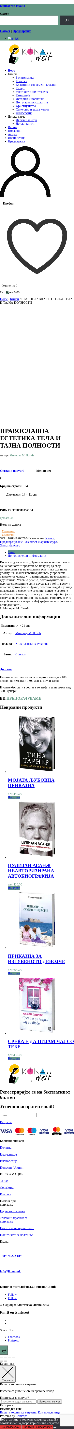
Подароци (15, 130)
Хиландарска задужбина (31, 643)
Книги (14, 299)
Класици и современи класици (36, 84)
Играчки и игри (26, 120)
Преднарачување (11, 542)
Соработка (7, 1187)
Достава (6, 669)
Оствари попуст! (12, 470)
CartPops (21, 1416)
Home (4, 299)
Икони (12, 127)
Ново (11, 70)
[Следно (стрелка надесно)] (5, 1361)
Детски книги (25, 123)
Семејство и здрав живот (32, 109)
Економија (23, 95)
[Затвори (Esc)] (13, 1357)
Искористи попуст (49, 1401)
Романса (21, 81)
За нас (4, 1181)
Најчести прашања (12, 1211)
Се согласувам (11, 1426)
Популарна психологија (32, 102)
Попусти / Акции (11, 1167)
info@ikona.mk (10, 1271)
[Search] (67, 20)
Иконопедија (16, 137)
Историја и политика (30, 98)
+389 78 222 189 (11, 1256)
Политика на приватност (17, 1228)
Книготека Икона (12, 5)
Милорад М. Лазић (22, 455)
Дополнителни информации (27, 555)
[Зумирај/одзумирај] (1, 1357)
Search (4, 13)
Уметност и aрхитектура (32, 91)
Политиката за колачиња (16, 1234)
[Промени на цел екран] (5, 1357)
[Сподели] (9, 1357)
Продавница (8, 1154)
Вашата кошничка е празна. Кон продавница (30, 1412)
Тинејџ (20, 88)
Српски (20, 654)
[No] (54, 1427)
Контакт (5, 1194)
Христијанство (26, 106)
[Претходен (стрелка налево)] (1, 1361)
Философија (24, 113)
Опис (11, 552)
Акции (12, 134)
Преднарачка (16, 141)
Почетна (5, 1147)
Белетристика (25, 77)
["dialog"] (37, 1390)
